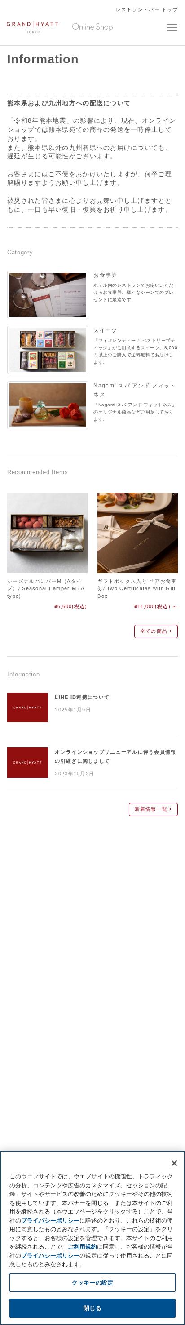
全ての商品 (155, 631)
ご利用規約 (82, 1246)
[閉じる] (174, 1163)
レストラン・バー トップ (147, 9)
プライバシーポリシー (50, 1220)
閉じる (92, 1308)
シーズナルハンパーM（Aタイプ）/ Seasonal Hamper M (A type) (45, 588)
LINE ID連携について (82, 697)
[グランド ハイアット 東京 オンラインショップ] (32, 28)
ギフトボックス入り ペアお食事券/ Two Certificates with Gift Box (136, 588)
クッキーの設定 (92, 1282)
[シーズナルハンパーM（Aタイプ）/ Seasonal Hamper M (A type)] (47, 533)
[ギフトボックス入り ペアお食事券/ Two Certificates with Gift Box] (137, 533)
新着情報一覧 (152, 809)
